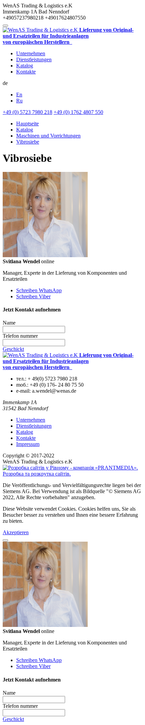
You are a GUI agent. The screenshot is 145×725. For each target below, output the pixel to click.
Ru (19, 100)
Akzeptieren (16, 532)
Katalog (24, 65)
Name (9, 323)
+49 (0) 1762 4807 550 (78, 112)
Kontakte (26, 71)
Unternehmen (30, 53)
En (19, 94)
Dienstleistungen (34, 59)
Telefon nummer (20, 336)
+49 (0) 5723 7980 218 (27, 112)
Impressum (27, 444)
